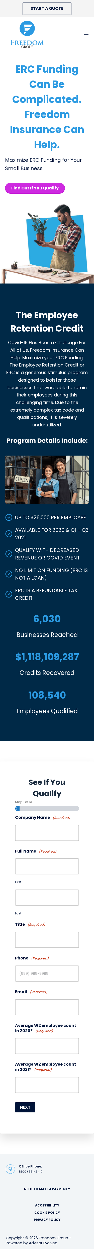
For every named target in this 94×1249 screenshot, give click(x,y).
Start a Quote (47, 8)
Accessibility (47, 1205)
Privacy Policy (47, 1220)
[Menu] (86, 34)
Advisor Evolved (43, 1242)
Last (18, 913)
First (18, 882)
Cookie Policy (47, 1213)
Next (25, 1107)
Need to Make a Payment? (47, 1189)
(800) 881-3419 (31, 1171)
